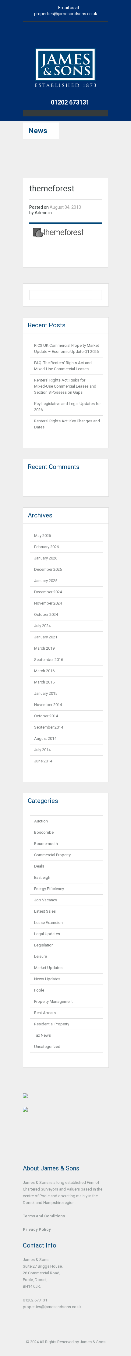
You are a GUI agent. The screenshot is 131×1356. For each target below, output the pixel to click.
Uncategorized (47, 1046)
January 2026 (45, 558)
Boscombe (44, 832)
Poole (39, 990)
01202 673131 (70, 102)
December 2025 (48, 569)
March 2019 (44, 648)
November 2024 (48, 603)
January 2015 (45, 693)
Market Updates (48, 967)
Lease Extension (48, 922)
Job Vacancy (45, 900)
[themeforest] (58, 231)
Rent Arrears (45, 1012)
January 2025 (45, 580)
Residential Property (51, 1024)
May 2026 (42, 535)
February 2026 (46, 547)
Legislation (44, 945)
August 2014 (45, 738)
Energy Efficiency (49, 888)
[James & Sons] (65, 71)
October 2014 (46, 716)
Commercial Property (52, 855)
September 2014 (48, 727)
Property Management (53, 1001)
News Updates (47, 979)
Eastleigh (42, 877)
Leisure (40, 956)
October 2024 (46, 614)
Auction (41, 821)
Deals (39, 866)
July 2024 (42, 625)
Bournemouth (46, 843)
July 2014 (42, 749)
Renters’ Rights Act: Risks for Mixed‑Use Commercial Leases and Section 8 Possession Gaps (65, 386)
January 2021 (45, 637)
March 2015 (44, 682)
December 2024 (48, 592)
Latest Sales (45, 911)
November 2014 (48, 704)
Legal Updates (47, 934)
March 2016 (44, 671)
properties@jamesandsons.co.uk (65, 13)
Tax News (42, 1035)
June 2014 (43, 761)
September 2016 (48, 659)
